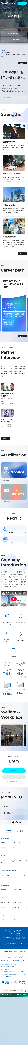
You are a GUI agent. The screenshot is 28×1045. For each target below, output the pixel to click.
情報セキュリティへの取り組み (14, 931)
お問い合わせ (22, 937)
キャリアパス (17, 860)
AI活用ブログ (17, 889)
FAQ (15, 920)
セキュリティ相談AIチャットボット (8, 966)
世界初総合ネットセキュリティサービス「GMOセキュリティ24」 (14, 960)
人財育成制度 (17, 902)
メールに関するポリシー (15, 933)
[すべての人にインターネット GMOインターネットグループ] (12, 991)
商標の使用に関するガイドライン (10, 937)
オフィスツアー (5, 907)
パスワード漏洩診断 (5, 964)
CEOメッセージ (18, 842)
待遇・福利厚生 (5, 902)
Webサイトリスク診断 (15, 964)
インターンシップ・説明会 (19, 876)
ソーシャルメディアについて (15, 935)
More (21, 63)
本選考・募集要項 (5, 875)
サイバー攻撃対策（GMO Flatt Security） (9, 974)
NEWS (2, 920)
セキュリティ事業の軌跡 (6, 976)
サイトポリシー (8, 930)
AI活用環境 (3, 889)
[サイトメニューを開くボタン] (26, 7)
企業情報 (3, 842)
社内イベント (17, 907)
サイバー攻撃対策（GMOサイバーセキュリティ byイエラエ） (13, 971)
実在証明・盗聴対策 (5, 969)
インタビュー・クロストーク (6, 861)
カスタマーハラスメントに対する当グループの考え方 (15, 938)
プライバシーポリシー (18, 930)
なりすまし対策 (21, 974)
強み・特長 (4, 847)
